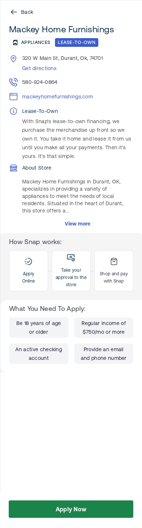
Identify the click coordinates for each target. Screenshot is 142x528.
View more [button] (78, 224)
